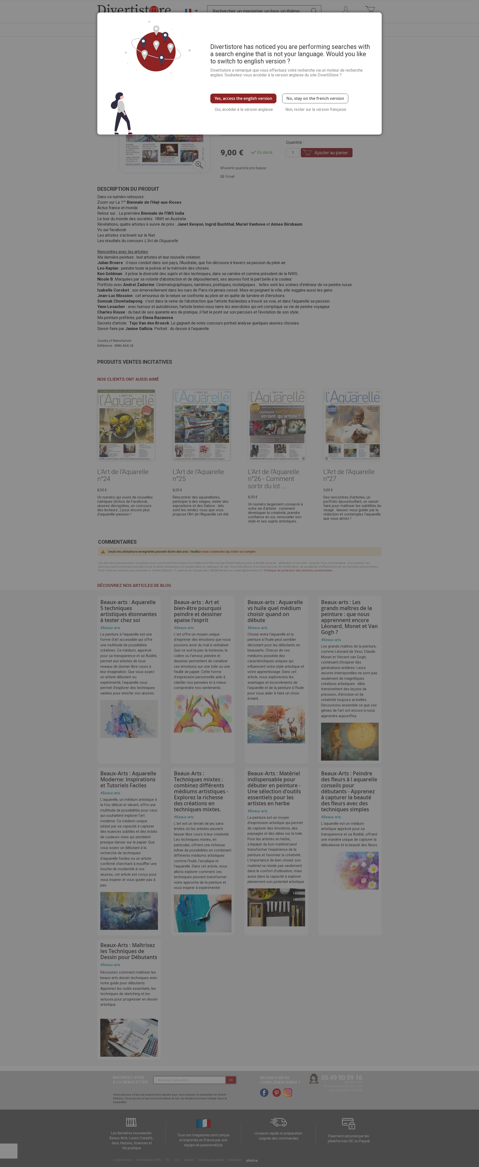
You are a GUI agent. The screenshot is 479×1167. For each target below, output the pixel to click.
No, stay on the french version (315, 98)
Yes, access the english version (243, 98)
